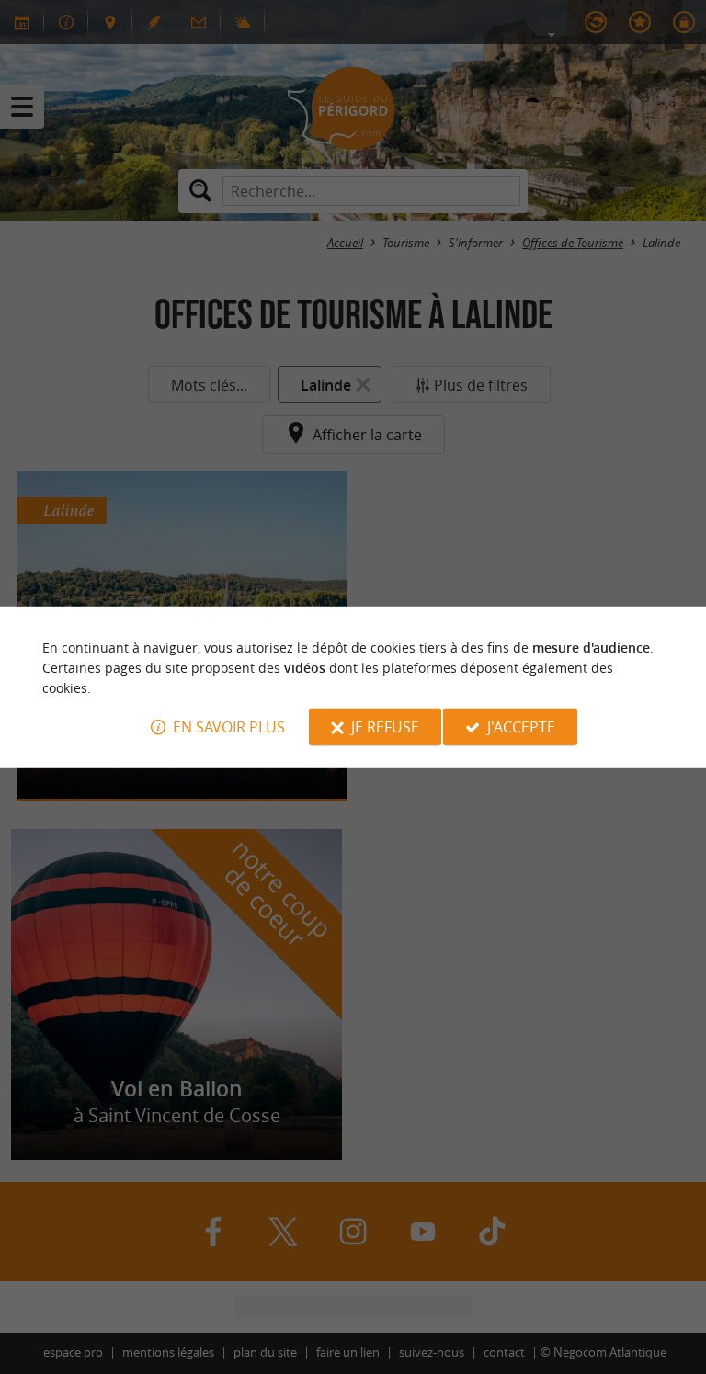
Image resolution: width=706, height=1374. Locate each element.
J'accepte (521, 727)
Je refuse (385, 727)
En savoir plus (229, 727)
